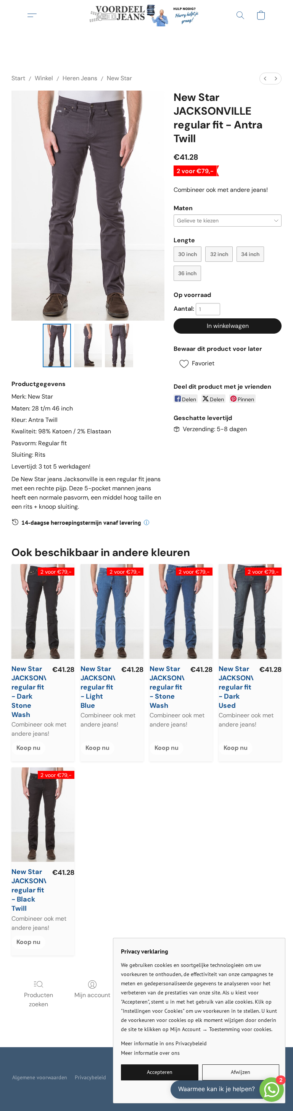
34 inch (250, 254)
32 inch (219, 254)
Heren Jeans (80, 78)
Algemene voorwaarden (39, 1077)
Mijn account (92, 995)
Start (18, 78)
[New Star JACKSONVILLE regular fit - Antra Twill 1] (88, 346)
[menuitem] (265, 78)
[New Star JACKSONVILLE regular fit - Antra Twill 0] (57, 346)
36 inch (187, 273)
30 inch (187, 254)
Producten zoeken (38, 999)
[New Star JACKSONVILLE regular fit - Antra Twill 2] (119, 346)
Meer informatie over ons (150, 1052)
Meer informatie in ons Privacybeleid (164, 1043)
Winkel (44, 78)
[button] (146, 15)
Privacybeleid (90, 1077)
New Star (119, 78)
